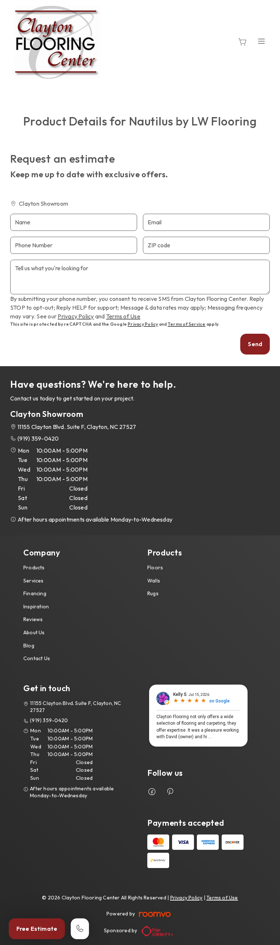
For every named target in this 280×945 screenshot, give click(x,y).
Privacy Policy (76, 316)
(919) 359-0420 (38, 438)
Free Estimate (36, 928)
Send (255, 344)
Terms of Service (187, 324)
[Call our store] (80, 928)
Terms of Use (123, 316)
